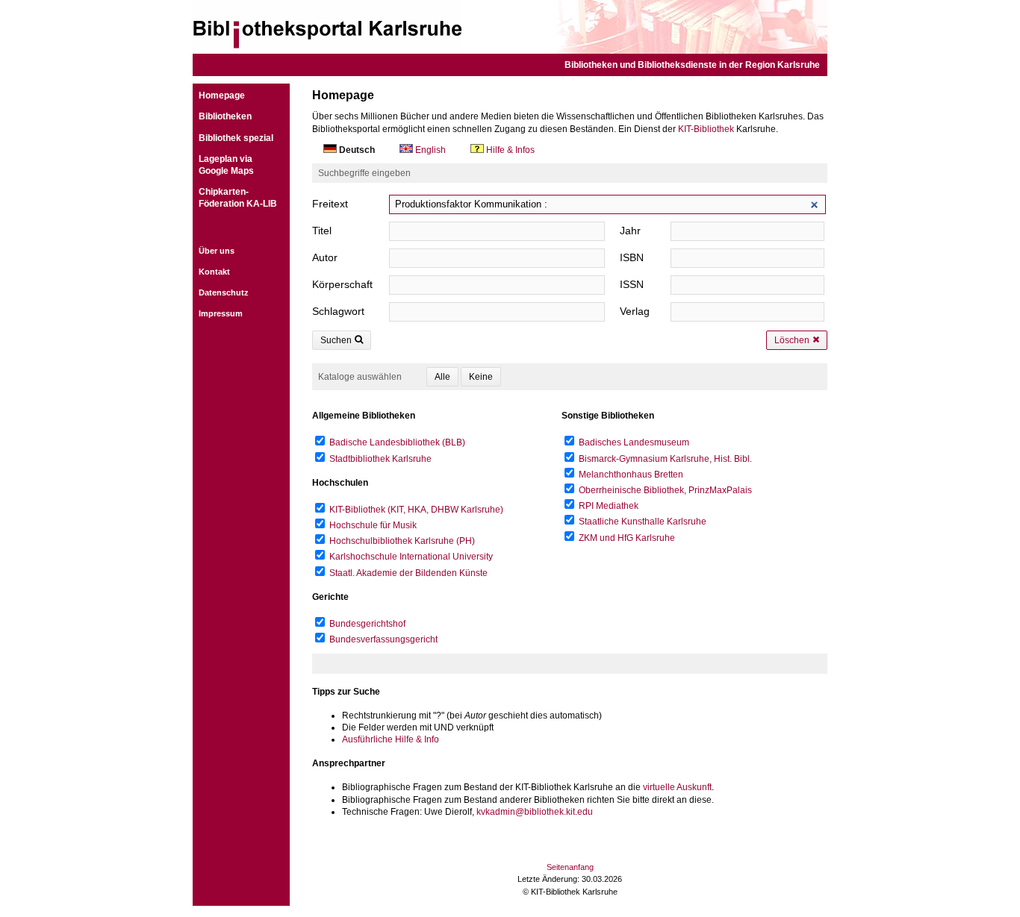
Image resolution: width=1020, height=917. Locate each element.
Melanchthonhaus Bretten (631, 474)
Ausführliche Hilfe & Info (390, 739)
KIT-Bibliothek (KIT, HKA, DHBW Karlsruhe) (416, 509)
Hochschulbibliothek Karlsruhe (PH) (402, 541)
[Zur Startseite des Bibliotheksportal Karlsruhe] (510, 27)
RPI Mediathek (608, 506)
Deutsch (357, 150)
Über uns (216, 250)
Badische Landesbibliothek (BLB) (397, 442)
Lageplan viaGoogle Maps (226, 165)
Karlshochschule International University (411, 556)
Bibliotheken (225, 116)
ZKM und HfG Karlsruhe (627, 538)
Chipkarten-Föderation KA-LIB (238, 198)
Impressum (221, 313)
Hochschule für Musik (373, 525)
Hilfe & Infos (509, 150)
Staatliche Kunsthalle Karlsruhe (642, 521)
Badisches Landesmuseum (634, 442)
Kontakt (214, 271)
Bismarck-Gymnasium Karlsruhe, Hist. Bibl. (665, 459)
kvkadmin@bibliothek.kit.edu (534, 812)
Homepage (222, 95)
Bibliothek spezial (236, 138)
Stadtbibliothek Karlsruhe (380, 459)
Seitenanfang (570, 867)
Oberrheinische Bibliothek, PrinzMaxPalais (665, 490)
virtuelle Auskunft (677, 787)
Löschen (791, 340)
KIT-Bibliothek (706, 129)
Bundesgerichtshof (367, 624)
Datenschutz (224, 292)
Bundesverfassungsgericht (383, 639)
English (430, 150)
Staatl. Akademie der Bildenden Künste (408, 573)
